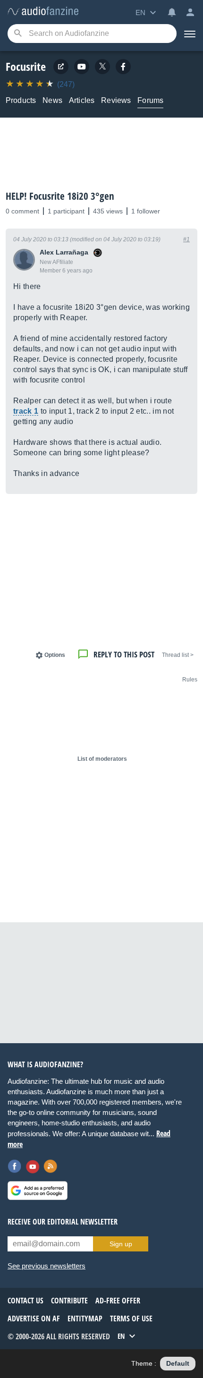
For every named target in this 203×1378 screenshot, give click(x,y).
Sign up (121, 1244)
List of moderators (102, 759)
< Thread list (178, 655)
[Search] (17, 33)
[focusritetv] (81, 66)
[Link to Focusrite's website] (60, 66)
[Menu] (189, 33)
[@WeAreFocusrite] (102, 66)
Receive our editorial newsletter (63, 1221)
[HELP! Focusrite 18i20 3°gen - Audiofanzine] (43, 12)
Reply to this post (123, 654)
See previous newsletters (46, 1266)
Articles (81, 100)
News (52, 100)
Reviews (116, 100)
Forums (150, 100)
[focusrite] (123, 66)
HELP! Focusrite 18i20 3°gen (60, 196)
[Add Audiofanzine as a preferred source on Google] (38, 1190)
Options (54, 655)
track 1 (25, 411)
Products (21, 100)
